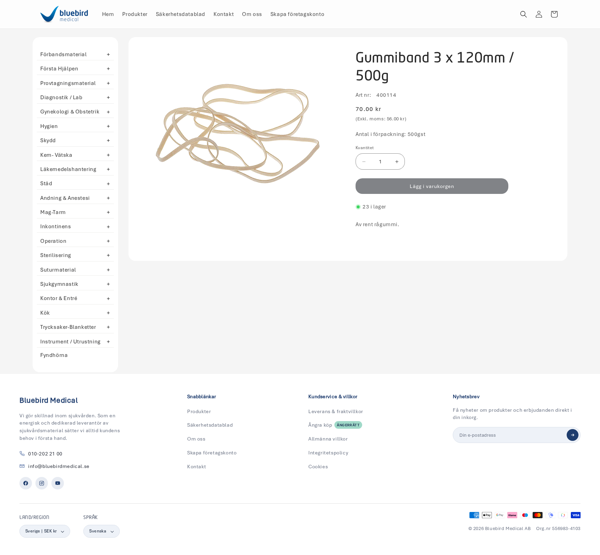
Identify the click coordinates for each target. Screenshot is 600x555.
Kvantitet (365, 148)
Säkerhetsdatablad (210, 425)
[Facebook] (25, 483)
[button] (523, 14)
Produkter (199, 411)
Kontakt (196, 466)
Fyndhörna (54, 355)
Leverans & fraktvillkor (335, 411)
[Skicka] (572, 435)
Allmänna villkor (328, 439)
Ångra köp (334, 425)
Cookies (318, 466)
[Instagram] (41, 483)
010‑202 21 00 (45, 454)
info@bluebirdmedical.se (59, 466)
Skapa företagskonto (211, 453)
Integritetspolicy (328, 453)
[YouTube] (57, 483)
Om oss (196, 439)
